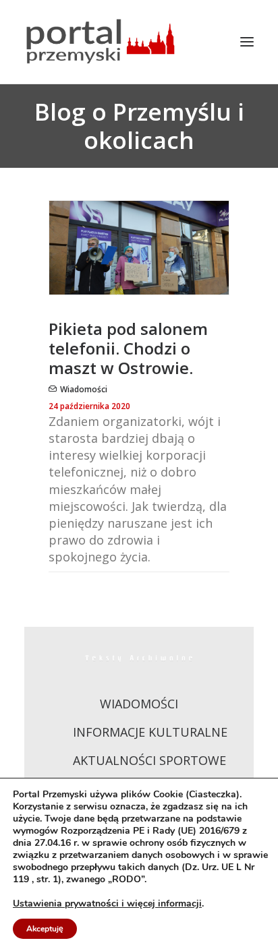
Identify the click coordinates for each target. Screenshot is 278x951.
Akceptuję (44, 928)
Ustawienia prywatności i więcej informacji (107, 904)
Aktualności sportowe (149, 760)
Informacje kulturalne (150, 732)
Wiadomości (83, 389)
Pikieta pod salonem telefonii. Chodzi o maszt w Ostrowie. (128, 348)
